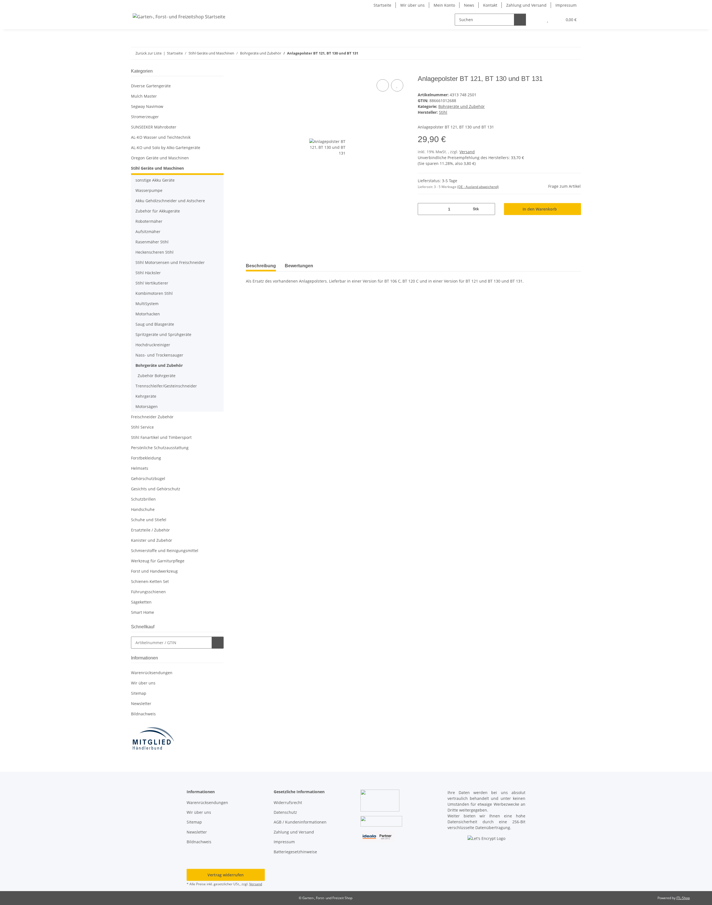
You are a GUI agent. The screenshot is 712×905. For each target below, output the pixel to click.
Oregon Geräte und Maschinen (160, 157)
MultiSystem (147, 303)
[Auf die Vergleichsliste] (383, 85)
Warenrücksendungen (151, 672)
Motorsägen (146, 406)
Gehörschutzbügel (148, 478)
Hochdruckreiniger (152, 344)
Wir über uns (412, 5)
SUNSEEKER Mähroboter (153, 127)
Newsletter (141, 703)
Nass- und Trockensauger (159, 355)
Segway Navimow (147, 106)
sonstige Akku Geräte (155, 180)
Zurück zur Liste (148, 53)
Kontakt (490, 5)
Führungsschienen (148, 591)
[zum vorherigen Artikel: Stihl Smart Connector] (563, 53)
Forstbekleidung (146, 458)
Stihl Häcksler (148, 272)
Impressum (566, 5)
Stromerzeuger (145, 116)
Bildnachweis (143, 713)
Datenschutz (285, 812)
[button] (536, 19)
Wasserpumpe (148, 190)
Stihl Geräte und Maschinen (157, 168)
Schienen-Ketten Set (150, 581)
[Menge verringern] (424, 209)
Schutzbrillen (143, 499)
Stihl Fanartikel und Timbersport (161, 437)
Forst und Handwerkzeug (154, 571)
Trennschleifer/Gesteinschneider (166, 386)
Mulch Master (144, 96)
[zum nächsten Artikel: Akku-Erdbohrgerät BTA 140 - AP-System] (575, 53)
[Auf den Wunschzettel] (397, 85)
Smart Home (142, 612)
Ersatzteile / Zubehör (150, 530)
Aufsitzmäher (147, 231)
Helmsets (139, 468)
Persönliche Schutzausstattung (160, 447)
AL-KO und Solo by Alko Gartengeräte (165, 147)
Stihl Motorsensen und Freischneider (170, 262)
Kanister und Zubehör (151, 540)
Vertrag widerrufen (225, 874)
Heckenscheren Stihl (154, 252)
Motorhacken (147, 313)
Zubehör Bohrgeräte (156, 375)
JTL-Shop (683, 898)
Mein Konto (444, 5)
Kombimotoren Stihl (154, 293)
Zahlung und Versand (526, 5)
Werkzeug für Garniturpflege (157, 560)
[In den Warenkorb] (250, 72)
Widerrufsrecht (288, 802)
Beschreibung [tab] (261, 265)
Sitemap (138, 693)
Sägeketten (141, 602)
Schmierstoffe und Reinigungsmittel (164, 550)
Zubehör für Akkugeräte (157, 211)
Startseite (382, 5)
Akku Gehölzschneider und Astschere (170, 200)
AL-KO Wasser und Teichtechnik (161, 137)
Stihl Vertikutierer (151, 283)
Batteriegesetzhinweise (295, 851)
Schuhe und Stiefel (148, 519)
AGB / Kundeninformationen (300, 822)
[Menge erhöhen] (489, 209)
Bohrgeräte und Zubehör (461, 106)
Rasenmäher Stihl (152, 241)
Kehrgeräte (145, 396)
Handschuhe (143, 509)
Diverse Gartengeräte (151, 85)
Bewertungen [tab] (299, 265)
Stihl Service (142, 427)
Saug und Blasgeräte (154, 324)
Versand (467, 151)
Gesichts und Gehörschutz (155, 488)
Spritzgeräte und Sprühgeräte (163, 334)
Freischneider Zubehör (152, 416)
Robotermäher (148, 221)
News (469, 5)
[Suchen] (520, 20)
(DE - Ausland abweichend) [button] (478, 186)
